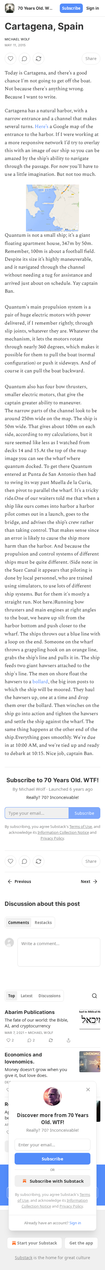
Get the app (81, 1243)
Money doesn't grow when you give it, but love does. (36, 1072)
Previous (23, 881)
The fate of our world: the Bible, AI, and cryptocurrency (36, 1023)
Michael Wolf (17, 39)
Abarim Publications (30, 1012)
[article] (52, 1026)
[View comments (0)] (24, 58)
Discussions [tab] (49, 995)
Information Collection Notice (63, 832)
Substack (23, 1257)
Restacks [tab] (43, 922)
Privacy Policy (71, 1206)
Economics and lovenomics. (23, 1058)
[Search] (94, 996)
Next (85, 881)
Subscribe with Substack (57, 1181)
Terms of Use (80, 826)
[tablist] (30, 922)
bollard (40, 682)
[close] (88, 1089)
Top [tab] (11, 995)
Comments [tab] (18, 922)
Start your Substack (37, 1243)
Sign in (92, 8)
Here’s (41, 126)
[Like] (10, 58)
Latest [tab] (27, 995)
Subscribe (71, 8)
